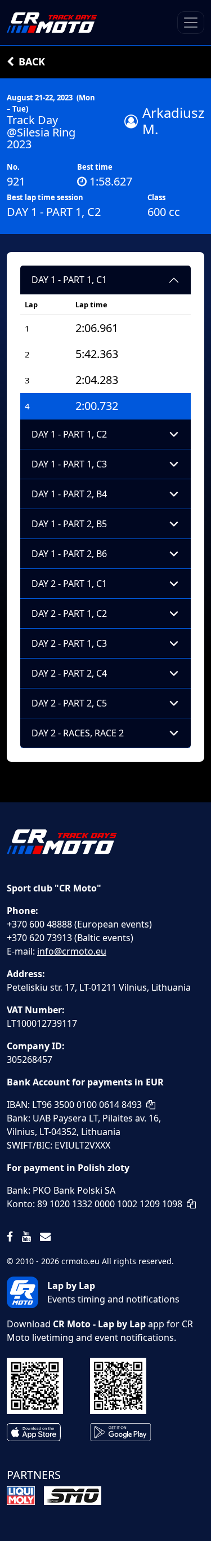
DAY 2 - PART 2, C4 (69, 673)
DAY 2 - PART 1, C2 (69, 613)
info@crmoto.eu (71, 951)
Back (32, 61)
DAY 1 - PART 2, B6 (69, 553)
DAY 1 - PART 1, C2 (69, 434)
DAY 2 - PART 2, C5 (69, 703)
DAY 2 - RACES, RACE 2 (78, 733)
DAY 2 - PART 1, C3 (69, 643)
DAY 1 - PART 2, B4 (69, 494)
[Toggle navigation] (190, 22)
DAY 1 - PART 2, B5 (69, 524)
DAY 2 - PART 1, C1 (69, 583)
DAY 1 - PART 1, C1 (69, 279)
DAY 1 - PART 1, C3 (69, 464)
